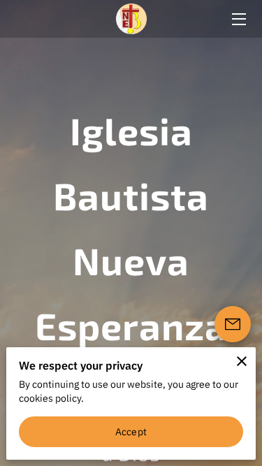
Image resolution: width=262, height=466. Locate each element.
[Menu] (237, 19)
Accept (131, 431)
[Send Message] (232, 324)
